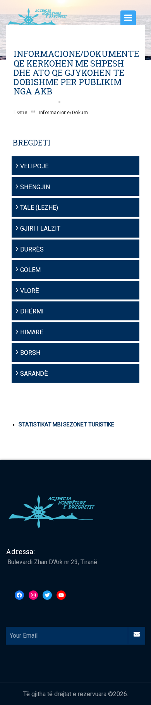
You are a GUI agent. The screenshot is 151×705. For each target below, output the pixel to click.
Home (20, 112)
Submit (136, 635)
